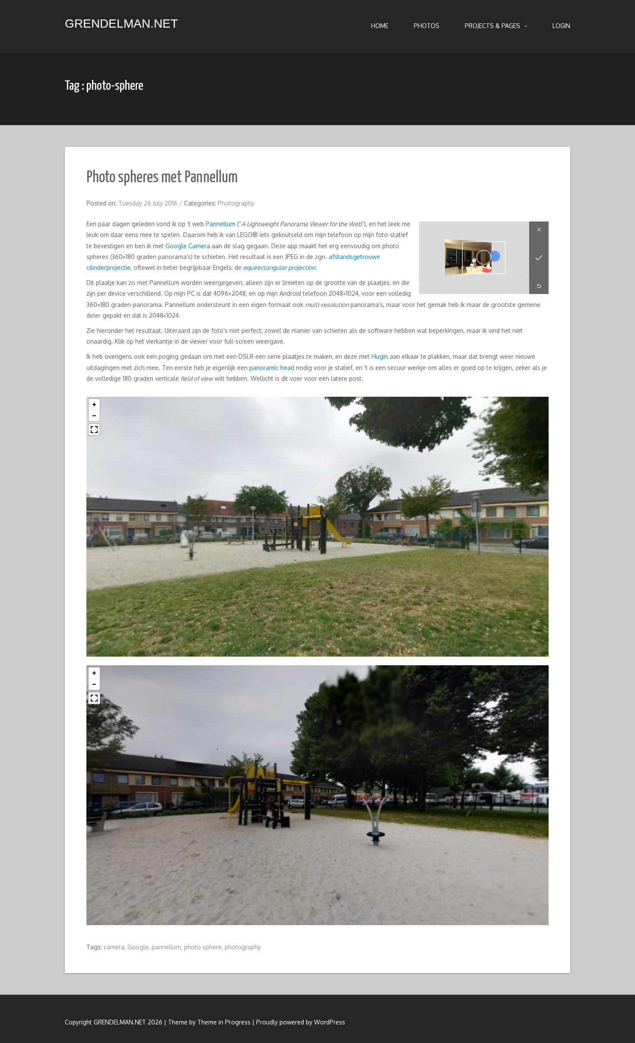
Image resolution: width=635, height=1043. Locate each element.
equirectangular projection (279, 267)
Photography (236, 203)
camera (114, 947)
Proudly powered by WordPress (300, 1022)
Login (561, 25)
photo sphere (203, 947)
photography (243, 947)
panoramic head (271, 367)
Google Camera (187, 246)
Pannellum (220, 224)
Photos (426, 25)
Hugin (379, 356)
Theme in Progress (224, 1022)
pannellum (166, 947)
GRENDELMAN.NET (121, 23)
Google (138, 947)
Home (379, 25)
